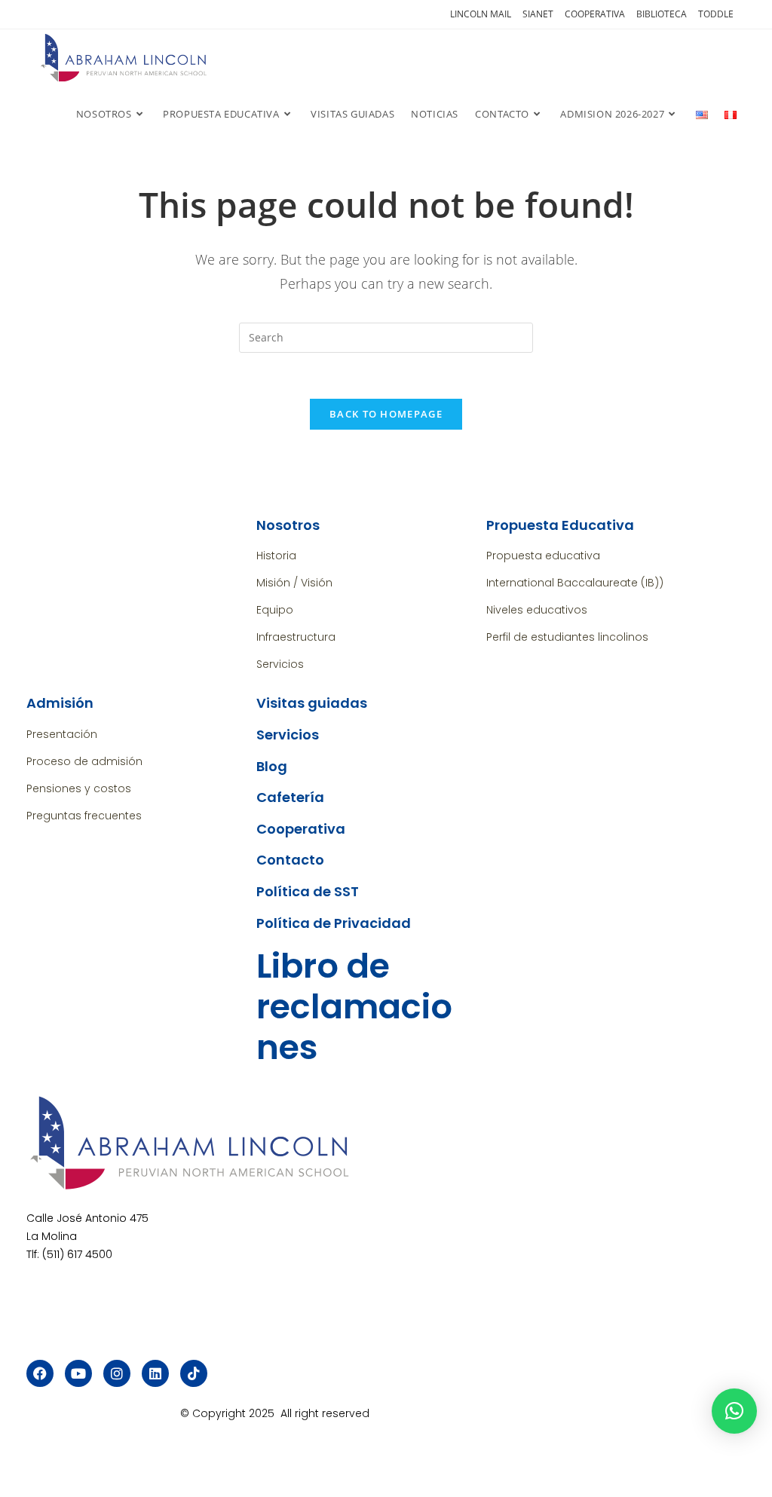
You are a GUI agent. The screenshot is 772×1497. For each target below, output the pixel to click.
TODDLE (716, 14)
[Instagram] (116, 1373)
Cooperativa (300, 828)
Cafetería (290, 797)
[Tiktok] (193, 1373)
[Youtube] (78, 1373)
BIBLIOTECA (661, 14)
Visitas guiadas (311, 702)
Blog (271, 766)
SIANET (537, 14)
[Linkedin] (155, 1373)
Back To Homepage (386, 414)
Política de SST (307, 891)
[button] (734, 1411)
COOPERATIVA (595, 14)
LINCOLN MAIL (480, 14)
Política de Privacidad (333, 923)
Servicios (287, 734)
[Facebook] (40, 1373)
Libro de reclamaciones (354, 1006)
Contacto (290, 859)
